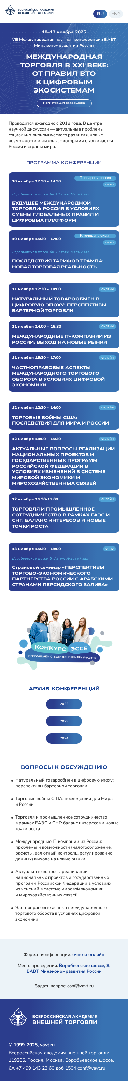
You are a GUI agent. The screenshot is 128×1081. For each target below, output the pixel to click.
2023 (64, 721)
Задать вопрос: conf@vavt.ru (64, 986)
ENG (116, 14)
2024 (64, 738)
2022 (64, 704)
